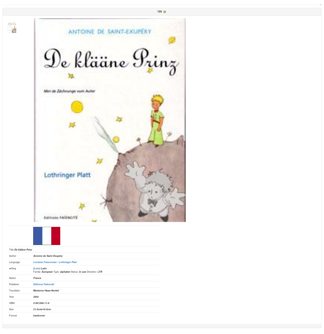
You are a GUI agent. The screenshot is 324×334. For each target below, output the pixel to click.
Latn (36, 268)
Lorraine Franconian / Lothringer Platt (55, 262)
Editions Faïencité (43, 284)
